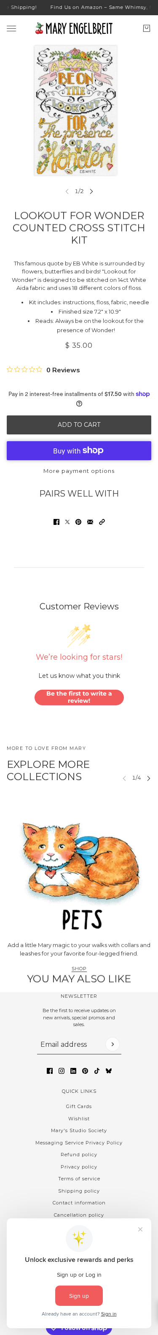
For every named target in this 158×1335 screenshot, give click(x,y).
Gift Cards (79, 1106)
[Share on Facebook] (56, 522)
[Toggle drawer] (11, 28)
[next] (91, 191)
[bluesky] (108, 1071)
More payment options (79, 470)
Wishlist (79, 1119)
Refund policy (79, 1155)
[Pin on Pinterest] (78, 522)
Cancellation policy (79, 1215)
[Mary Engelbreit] (79, 28)
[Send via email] (90, 522)
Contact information (79, 1203)
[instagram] (61, 1071)
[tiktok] (97, 1071)
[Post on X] (67, 522)
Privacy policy (79, 1167)
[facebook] (49, 1071)
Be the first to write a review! (79, 697)
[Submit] (112, 1044)
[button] (102, 522)
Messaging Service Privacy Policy (79, 1143)
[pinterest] (85, 1071)
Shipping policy (79, 1191)
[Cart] (146, 28)
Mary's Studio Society (79, 1130)
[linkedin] (73, 1071)
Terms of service (79, 1179)
